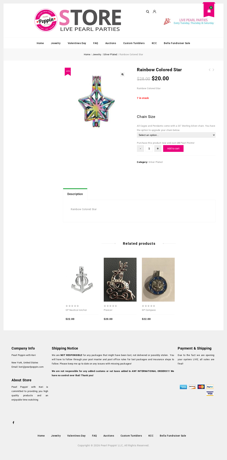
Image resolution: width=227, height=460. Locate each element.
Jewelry (55, 43)
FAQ (95, 43)
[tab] (75, 194)
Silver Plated (110, 54)
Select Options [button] (90, 272)
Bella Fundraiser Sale (177, 43)
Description (75, 194)
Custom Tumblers (134, 43)
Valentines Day (77, 43)
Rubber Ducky (213, 72)
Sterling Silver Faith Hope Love (210, 72)
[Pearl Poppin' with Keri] (78, 21)
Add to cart (173, 148)
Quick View (74, 272)
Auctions (110, 43)
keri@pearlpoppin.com (31, 367)
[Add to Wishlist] (82, 272)
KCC (154, 43)
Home (40, 43)
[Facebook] (13, 422)
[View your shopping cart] (188, 13)
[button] (122, 74)
